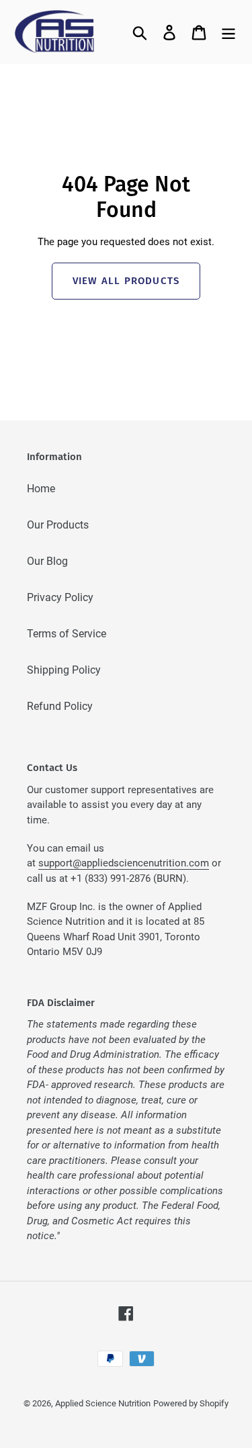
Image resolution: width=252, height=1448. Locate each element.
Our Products (58, 524)
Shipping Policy (64, 670)
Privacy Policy (60, 597)
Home (41, 488)
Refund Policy (60, 706)
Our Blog (47, 561)
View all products (126, 281)
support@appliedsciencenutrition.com (123, 863)
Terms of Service (66, 633)
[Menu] (228, 31)
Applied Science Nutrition (103, 1403)
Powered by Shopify (190, 1403)
